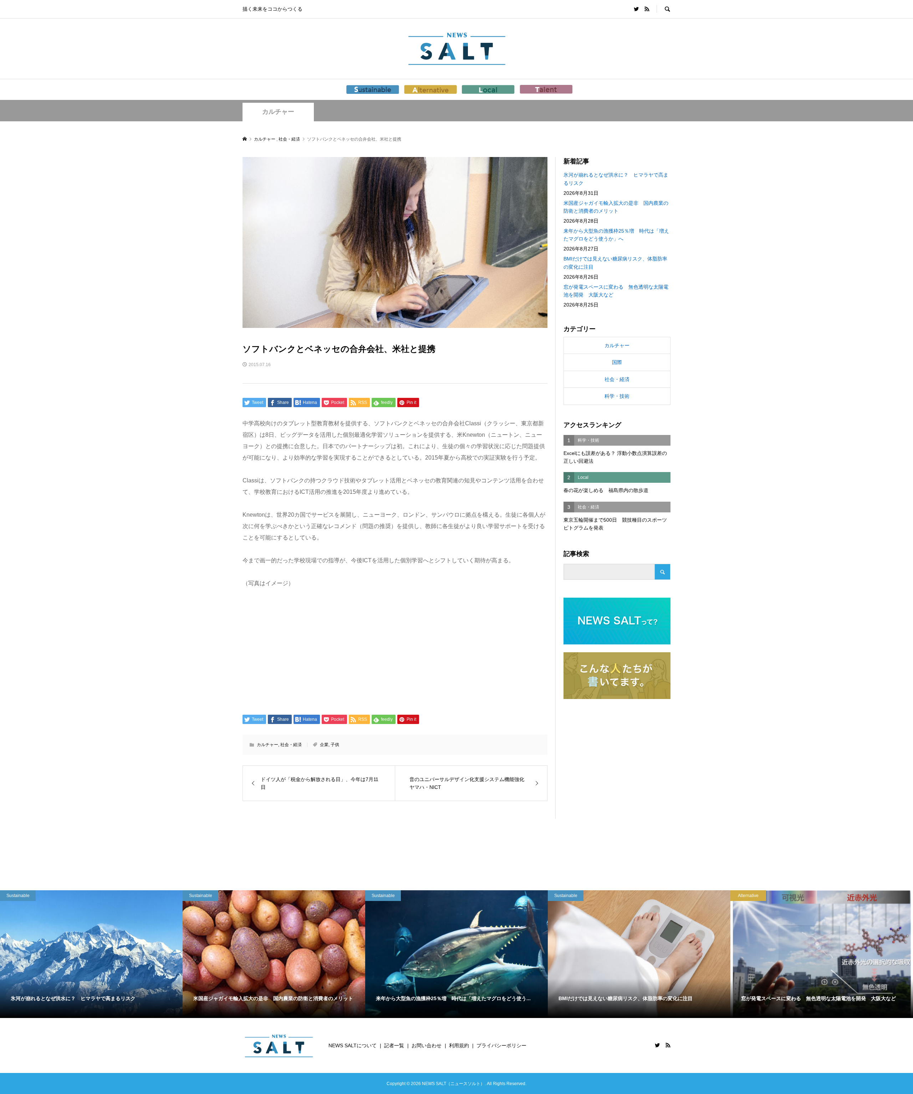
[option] (91, 954)
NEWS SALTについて (352, 1045)
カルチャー (278, 111)
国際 (617, 362)
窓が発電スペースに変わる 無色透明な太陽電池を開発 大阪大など (615, 291)
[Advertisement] (395, 650)
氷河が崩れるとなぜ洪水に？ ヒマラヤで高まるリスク (615, 179)
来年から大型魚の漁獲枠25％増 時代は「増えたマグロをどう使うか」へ (616, 235)
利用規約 (459, 1045)
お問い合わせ (427, 1045)
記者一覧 (394, 1045)
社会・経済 (291, 744)
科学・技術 (617, 396)
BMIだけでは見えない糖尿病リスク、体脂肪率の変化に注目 (615, 262)
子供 (335, 744)
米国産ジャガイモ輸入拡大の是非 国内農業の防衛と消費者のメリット (615, 207)
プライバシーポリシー (501, 1045)
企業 (324, 744)
